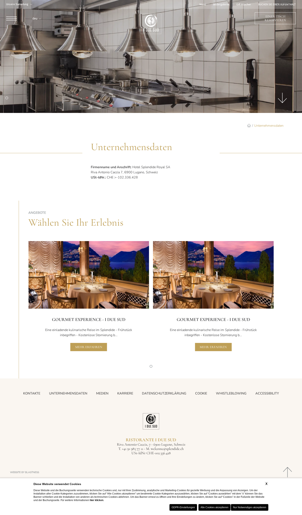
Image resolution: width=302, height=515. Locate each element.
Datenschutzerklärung (164, 393)
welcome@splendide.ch (167, 448)
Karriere (125, 393)
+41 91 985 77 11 (132, 448)
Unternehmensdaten (269, 125)
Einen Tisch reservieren (275, 18)
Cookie (201, 393)
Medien (102, 393)
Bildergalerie (221, 4)
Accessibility (267, 393)
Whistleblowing (231, 393)
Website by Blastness (24, 472)
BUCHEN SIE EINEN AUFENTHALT (277, 4)
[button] (151, 366)
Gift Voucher (243, 4)
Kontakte (31, 393)
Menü (202, 4)
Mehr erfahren (88, 347)
